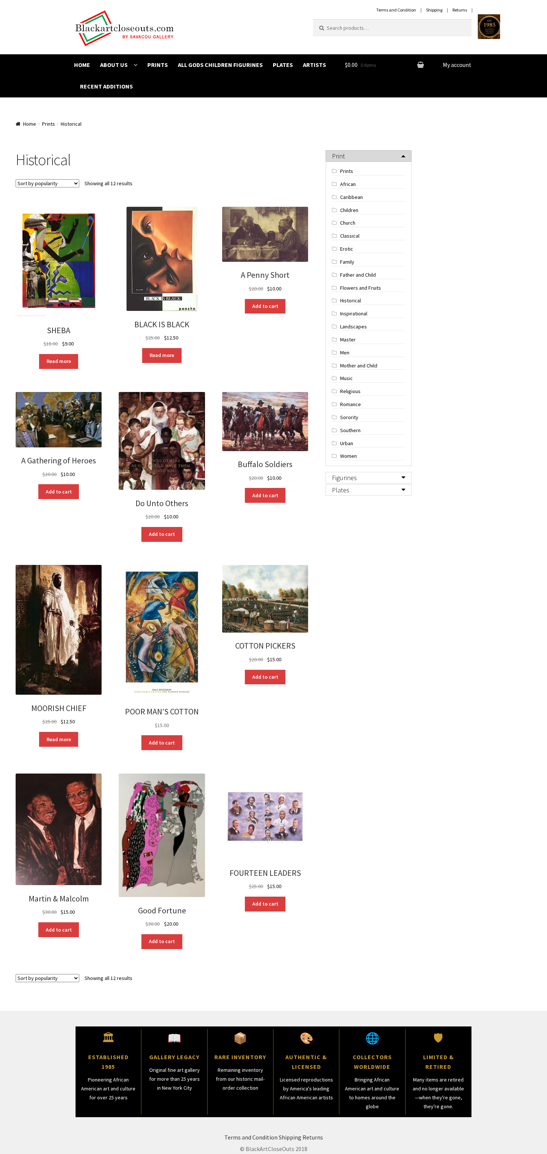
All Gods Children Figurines (220, 64)
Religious (350, 391)
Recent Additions (106, 86)
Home (82, 64)
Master (348, 339)
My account (457, 64)
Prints (157, 64)
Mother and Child (358, 365)
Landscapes (353, 326)
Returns (313, 1137)
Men (344, 352)
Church (347, 222)
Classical (349, 235)
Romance (350, 404)
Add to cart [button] (265, 306)
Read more (59, 361)
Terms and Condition (251, 1137)
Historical (350, 300)
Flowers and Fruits (360, 288)
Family (347, 261)
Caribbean (351, 197)
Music (346, 378)
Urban (346, 443)
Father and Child (358, 274)
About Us (114, 64)
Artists (314, 64)
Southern (350, 430)
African (348, 184)
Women (348, 456)
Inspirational (353, 313)
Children (349, 210)
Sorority (349, 417)
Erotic (346, 248)
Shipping (290, 1137)
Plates (283, 64)
